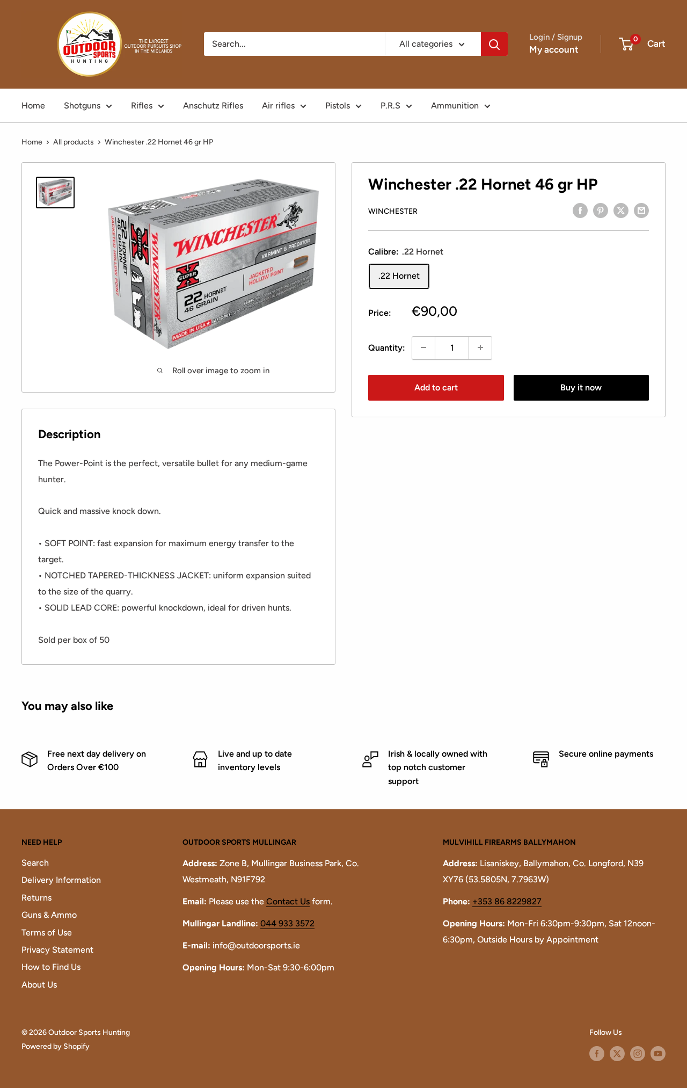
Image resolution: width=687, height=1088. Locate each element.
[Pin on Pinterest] (600, 210)
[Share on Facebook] (580, 210)
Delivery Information (61, 880)
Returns (36, 898)
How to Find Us (51, 967)
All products (73, 142)
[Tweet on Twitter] (620, 210)
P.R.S (390, 105)
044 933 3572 (287, 923)
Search (35, 863)
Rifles (141, 105)
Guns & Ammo (49, 915)
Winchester (393, 210)
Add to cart (436, 387)
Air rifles (278, 105)
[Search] (494, 44)
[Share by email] (641, 210)
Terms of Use (46, 932)
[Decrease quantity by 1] (423, 347)
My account (554, 49)
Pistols (337, 105)
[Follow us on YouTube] (658, 1053)
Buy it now (581, 387)
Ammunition (455, 105)
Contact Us (288, 901)
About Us (39, 985)
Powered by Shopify (55, 1046)
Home (33, 105)
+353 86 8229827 (507, 901)
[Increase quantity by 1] (480, 347)
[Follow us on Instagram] (637, 1053)
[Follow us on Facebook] (596, 1053)
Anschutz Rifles (213, 105)
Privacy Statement (57, 950)
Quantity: (386, 347)
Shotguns (82, 105)
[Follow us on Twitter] (617, 1053)
